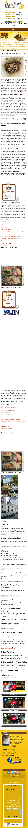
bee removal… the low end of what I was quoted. (12, 231)
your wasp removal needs (20, 90)
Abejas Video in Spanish (7, 243)
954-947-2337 (18, 14)
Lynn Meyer (4, 245)
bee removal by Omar (6, 227)
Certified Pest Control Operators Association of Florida (17, 739)
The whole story (5, 240)
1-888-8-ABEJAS (17, 18)
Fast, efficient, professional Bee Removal (10, 238)
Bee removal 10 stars (6, 229)
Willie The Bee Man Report (13, 816)
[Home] (14, 4)
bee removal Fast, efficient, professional (10, 234)
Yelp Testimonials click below (8, 221)
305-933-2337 (19, 12)
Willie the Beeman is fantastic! (8, 224)
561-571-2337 (19, 16)
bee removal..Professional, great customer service (13, 236)
